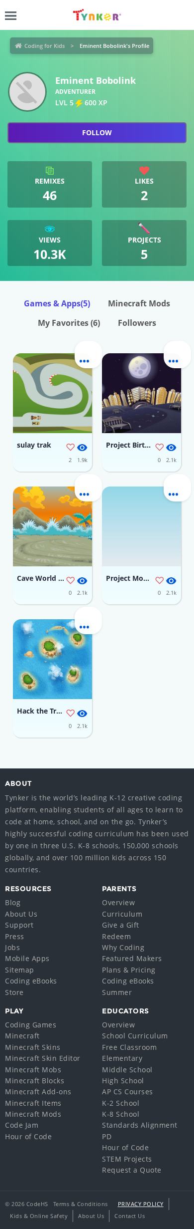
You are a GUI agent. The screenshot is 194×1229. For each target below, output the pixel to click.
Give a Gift (120, 925)
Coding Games (30, 1024)
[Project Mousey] (141, 526)
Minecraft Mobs (33, 1069)
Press (14, 936)
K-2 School (120, 1103)
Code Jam (21, 1125)
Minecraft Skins (33, 1047)
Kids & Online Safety (39, 1216)
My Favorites (69, 322)
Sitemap (19, 970)
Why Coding (123, 947)
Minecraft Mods (139, 303)
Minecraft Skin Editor (43, 1058)
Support (19, 925)
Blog (12, 902)
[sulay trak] (52, 393)
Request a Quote (132, 1170)
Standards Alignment (140, 1125)
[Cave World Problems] (52, 526)
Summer (117, 992)
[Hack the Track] (52, 659)
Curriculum (122, 914)
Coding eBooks (31, 980)
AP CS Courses (127, 1091)
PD (106, 1136)
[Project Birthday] (141, 393)
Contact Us (129, 1216)
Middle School (127, 1069)
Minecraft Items (33, 1103)
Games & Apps (57, 303)
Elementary (122, 1058)
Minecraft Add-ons (38, 1091)
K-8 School (120, 1114)
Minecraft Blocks (34, 1080)
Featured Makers (132, 958)
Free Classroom (129, 1047)
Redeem (116, 936)
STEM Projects (127, 1159)
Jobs (12, 947)
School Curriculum (135, 1035)
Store (14, 992)
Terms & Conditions (80, 1204)
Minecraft (22, 1035)
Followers (137, 322)
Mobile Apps (27, 958)
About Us (21, 914)
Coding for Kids (44, 45)
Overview (118, 902)
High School (123, 1080)
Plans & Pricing (129, 970)
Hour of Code (28, 1136)
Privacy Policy (141, 1204)
